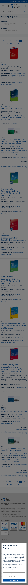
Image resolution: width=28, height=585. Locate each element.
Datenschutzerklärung (8, 569)
